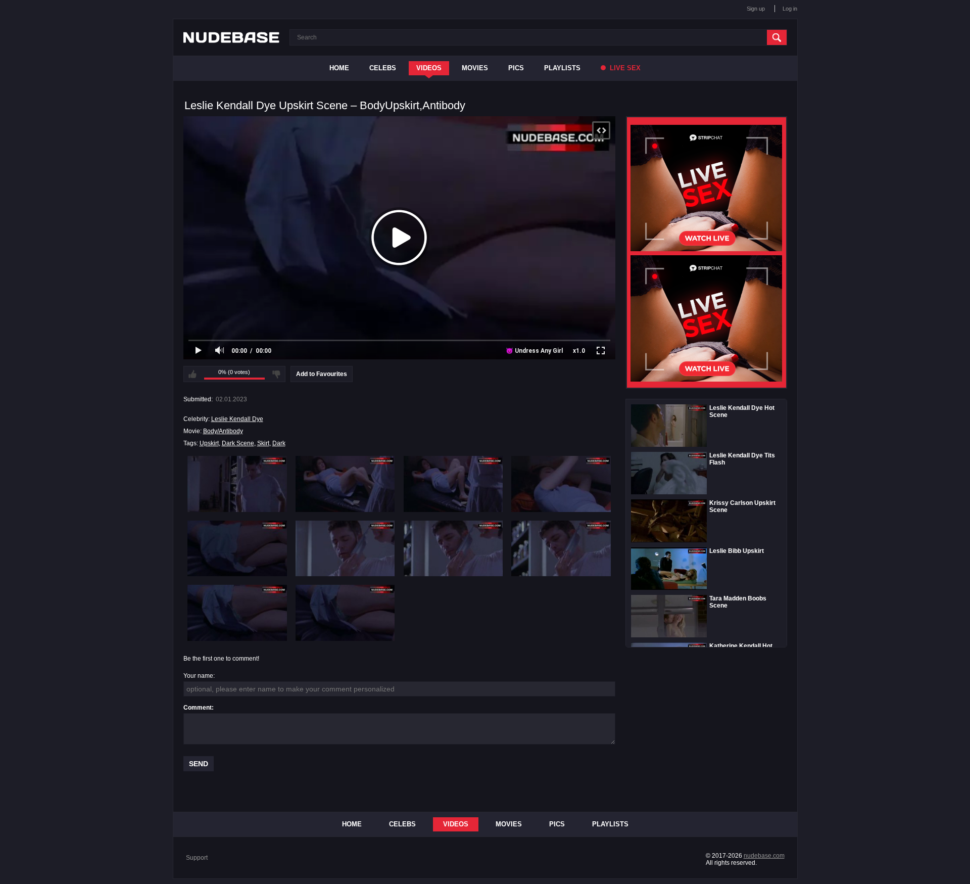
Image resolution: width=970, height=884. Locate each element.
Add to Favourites (321, 374)
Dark (278, 443)
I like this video (192, 374)
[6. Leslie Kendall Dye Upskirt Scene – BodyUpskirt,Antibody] (345, 548)
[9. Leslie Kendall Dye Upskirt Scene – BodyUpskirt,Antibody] (237, 612)
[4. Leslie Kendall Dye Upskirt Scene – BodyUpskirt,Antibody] (561, 483)
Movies (475, 68)
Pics (516, 68)
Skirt (263, 443)
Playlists (562, 68)
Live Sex (624, 68)
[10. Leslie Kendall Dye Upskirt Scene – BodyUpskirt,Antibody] (345, 612)
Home (339, 68)
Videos (429, 68)
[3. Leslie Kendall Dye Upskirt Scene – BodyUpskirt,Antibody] (453, 483)
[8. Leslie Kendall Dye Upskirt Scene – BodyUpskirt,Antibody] (561, 548)
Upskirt (209, 443)
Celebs (382, 68)
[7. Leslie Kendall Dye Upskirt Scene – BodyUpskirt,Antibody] (453, 548)
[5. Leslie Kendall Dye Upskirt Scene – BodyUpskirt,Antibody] (237, 548)
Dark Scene (238, 443)
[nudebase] (231, 37)
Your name (198, 675)
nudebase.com (764, 855)
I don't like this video (276, 374)
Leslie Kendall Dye (237, 419)
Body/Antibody (223, 431)
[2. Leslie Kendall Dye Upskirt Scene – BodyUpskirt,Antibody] (345, 483)
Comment (197, 707)
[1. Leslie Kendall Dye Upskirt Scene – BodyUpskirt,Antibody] (237, 483)
